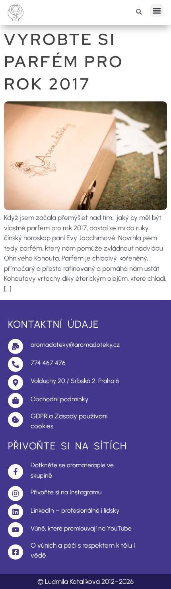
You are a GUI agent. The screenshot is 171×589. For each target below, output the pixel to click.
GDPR (39, 416)
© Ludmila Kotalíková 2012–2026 (85, 581)
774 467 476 (48, 363)
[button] (156, 10)
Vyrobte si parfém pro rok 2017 (64, 61)
